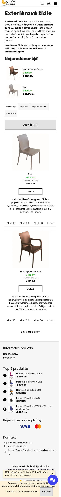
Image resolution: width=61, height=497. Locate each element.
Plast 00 (24, 223)
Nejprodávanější (39, 106)
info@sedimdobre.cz (20, 442)
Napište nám (10, 354)
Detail (30, 191)
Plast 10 (11, 223)
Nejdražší (24, 106)
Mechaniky (9, 357)
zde (36, 491)
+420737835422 (17, 446)
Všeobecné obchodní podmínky (30, 466)
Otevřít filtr (30, 124)
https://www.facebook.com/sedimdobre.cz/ (32, 452)
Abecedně (11, 113)
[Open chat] (52, 479)
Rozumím (46, 491)
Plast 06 (38, 223)
